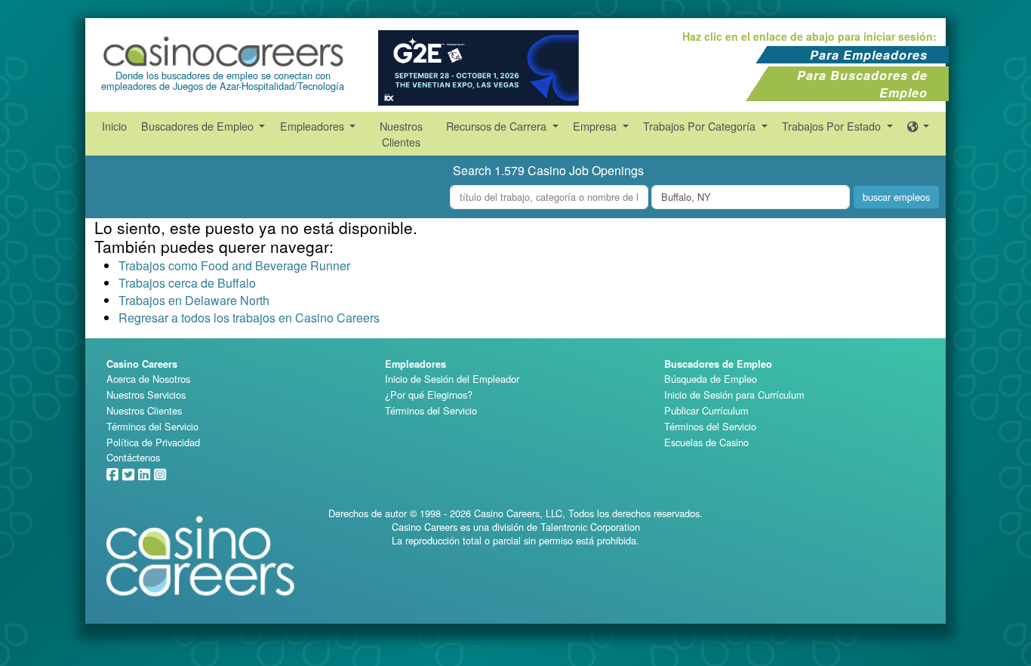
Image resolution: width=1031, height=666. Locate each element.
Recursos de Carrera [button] (497, 126)
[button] (918, 126)
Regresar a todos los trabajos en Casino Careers (249, 317)
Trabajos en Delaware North (193, 300)
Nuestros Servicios (146, 394)
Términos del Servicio (152, 426)
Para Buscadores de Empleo (862, 83)
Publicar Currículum (706, 410)
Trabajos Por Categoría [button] (701, 126)
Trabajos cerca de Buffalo (187, 282)
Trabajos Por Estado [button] (833, 126)
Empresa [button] (596, 126)
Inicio (114, 126)
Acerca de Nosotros (148, 379)
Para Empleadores (869, 54)
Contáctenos (133, 457)
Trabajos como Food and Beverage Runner (234, 265)
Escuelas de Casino (706, 442)
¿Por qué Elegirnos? (428, 394)
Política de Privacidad (153, 442)
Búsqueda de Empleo (710, 379)
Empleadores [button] (313, 126)
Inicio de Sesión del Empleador (452, 379)
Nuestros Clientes (401, 134)
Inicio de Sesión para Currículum (734, 394)
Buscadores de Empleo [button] (199, 126)
